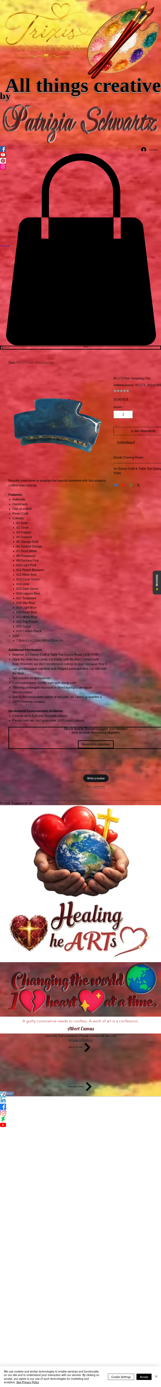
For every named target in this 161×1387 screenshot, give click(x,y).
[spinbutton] (123, 414)
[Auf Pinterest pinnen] (123, 485)
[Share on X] (138, 485)
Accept (144, 1377)
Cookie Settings (121, 1377)
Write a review (96, 778)
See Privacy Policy (27, 1382)
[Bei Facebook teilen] (116, 485)
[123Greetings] (80, 1094)
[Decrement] (117, 414)
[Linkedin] (80, 1101)
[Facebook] (80, 1107)
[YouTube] (80, 1125)
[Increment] (129, 414)
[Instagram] (80, 1113)
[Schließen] (156, 1377)
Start (11, 362)
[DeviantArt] (80, 1119)
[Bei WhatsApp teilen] (131, 485)
